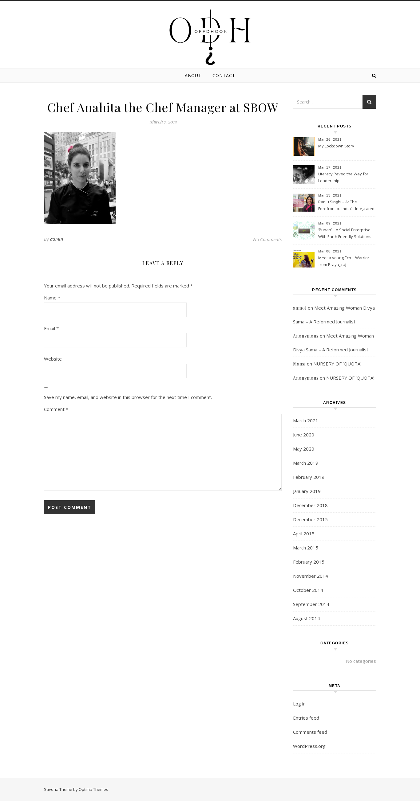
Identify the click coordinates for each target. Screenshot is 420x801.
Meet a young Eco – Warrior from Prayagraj (343, 261)
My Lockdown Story (336, 146)
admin (56, 239)
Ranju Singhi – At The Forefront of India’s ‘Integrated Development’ (346, 206)
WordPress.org (309, 746)
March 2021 (305, 420)
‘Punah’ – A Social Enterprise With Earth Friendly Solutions (344, 233)
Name (52, 298)
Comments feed (310, 732)
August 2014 (306, 618)
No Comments (267, 239)
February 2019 (308, 477)
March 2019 (305, 463)
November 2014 (310, 576)
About (193, 75)
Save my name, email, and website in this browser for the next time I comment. (128, 397)
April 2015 (304, 533)
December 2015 (310, 519)
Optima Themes (93, 789)
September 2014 (311, 604)
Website (53, 359)
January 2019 (307, 491)
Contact (223, 75)
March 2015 (305, 548)
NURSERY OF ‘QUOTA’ (337, 364)
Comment (56, 409)
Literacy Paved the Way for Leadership (343, 177)
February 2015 (308, 562)
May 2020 (303, 449)
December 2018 (310, 505)
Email (51, 328)
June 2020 (303, 435)
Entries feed (306, 718)
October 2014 (308, 590)
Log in (299, 704)
